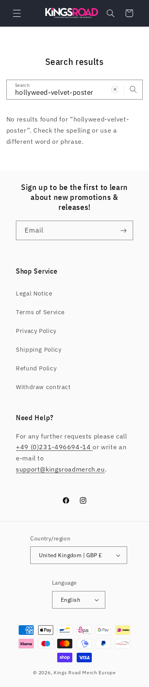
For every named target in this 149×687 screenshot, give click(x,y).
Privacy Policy (36, 331)
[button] (17, 13)
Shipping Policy (38, 349)
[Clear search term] (115, 89)
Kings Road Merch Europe (85, 672)
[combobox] (75, 89)
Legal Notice (34, 293)
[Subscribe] (123, 230)
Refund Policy (36, 368)
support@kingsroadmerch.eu (60, 469)
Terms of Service (40, 312)
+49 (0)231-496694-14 (54, 447)
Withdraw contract (43, 387)
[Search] (133, 89)
